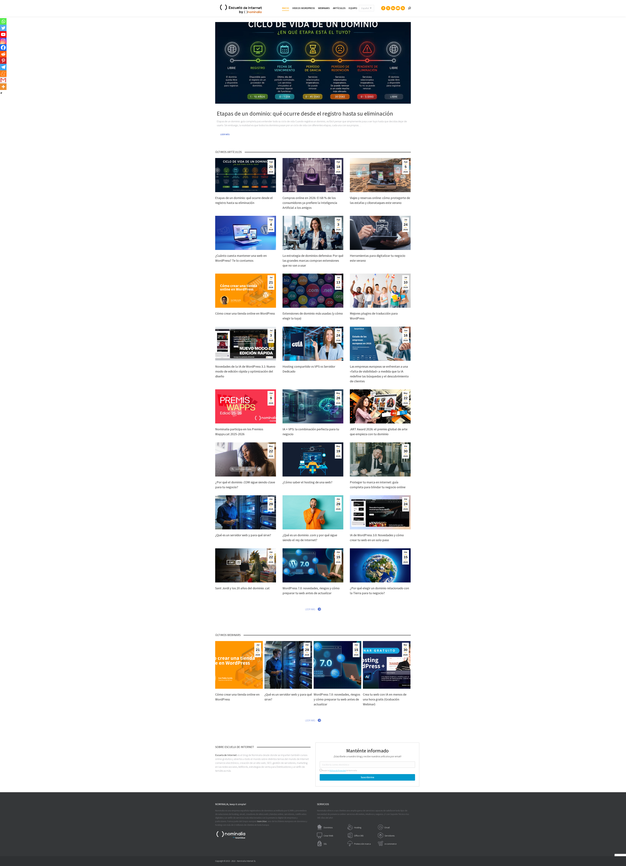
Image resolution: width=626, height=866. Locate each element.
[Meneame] (3, 73)
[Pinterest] (3, 60)
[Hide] (1, 93)
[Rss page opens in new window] (403, 8)
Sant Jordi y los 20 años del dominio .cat (242, 588)
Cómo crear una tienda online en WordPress (245, 313)
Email (387, 827)
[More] (3, 86)
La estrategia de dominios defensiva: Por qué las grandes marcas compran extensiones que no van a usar (313, 260)
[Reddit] (3, 54)
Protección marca (362, 843)
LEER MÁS (310, 609)
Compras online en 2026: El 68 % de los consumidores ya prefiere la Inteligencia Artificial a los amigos (310, 203)
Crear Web (328, 835)
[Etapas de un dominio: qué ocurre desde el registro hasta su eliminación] (313, 63)
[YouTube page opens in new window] (398, 8)
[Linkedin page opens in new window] (393, 8)
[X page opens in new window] (388, 8)
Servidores (390, 835)
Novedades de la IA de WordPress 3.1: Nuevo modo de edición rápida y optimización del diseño (245, 371)
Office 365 (359, 835)
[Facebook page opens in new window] (383, 8)
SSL (325, 843)
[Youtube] (3, 34)
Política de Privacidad (337, 770)
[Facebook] (3, 47)
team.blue (262, 821)
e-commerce (390, 843)
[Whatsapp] (3, 21)
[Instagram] (3, 41)
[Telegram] (3, 67)
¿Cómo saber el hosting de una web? (307, 482)
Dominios (328, 827)
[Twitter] (3, 28)
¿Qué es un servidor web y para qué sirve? (243, 535)
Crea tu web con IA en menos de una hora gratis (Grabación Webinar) (384, 699)
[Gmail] (3, 80)
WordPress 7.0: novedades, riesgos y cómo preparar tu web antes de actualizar (337, 699)
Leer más (225, 134)
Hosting (357, 827)
